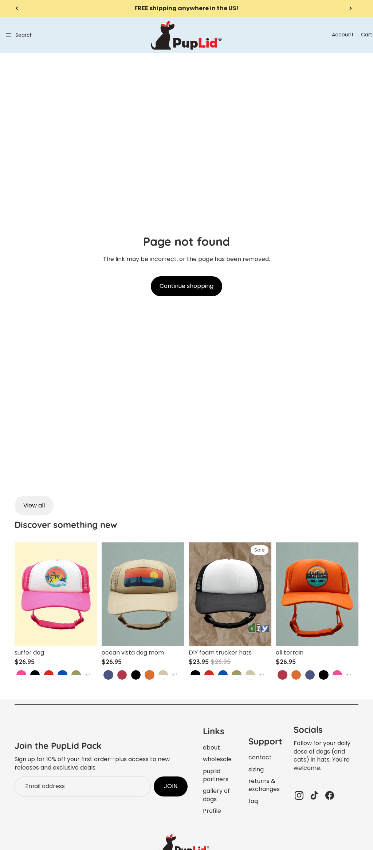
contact (260, 757)
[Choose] (86, 634)
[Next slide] (350, 8)
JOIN (170, 786)
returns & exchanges (264, 785)
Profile (212, 811)
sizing (256, 769)
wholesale (217, 759)
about (211, 747)
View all (34, 505)
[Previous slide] (17, 8)
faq (253, 801)
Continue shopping (186, 286)
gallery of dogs (216, 795)
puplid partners (215, 775)
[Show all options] (87, 674)
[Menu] (8, 35)
